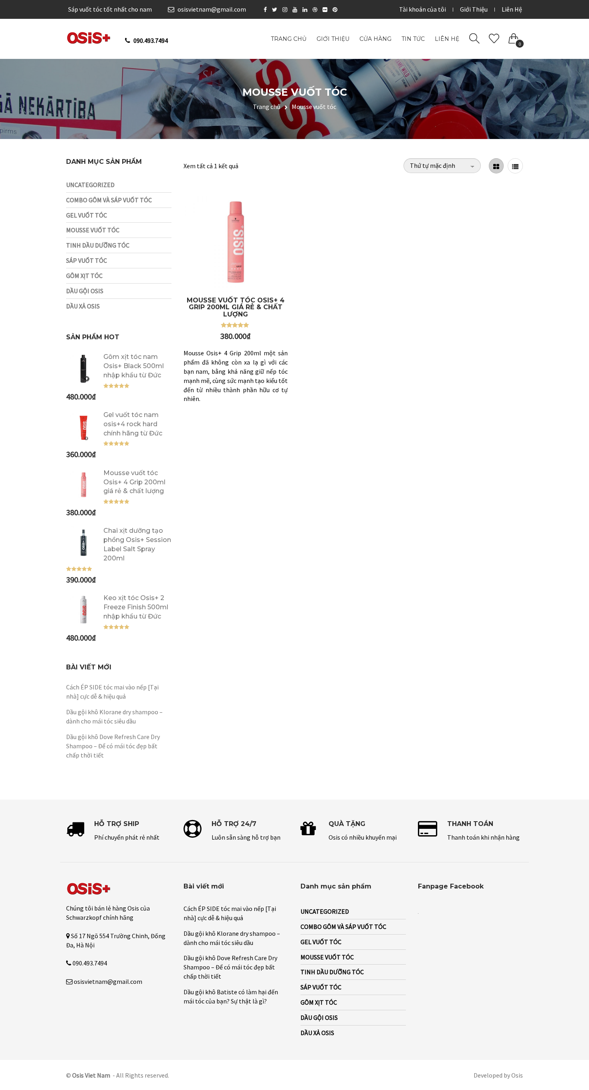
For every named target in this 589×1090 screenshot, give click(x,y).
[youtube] (296, 9)
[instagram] (286, 9)
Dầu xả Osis (83, 306)
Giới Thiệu (474, 9)
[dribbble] (316, 9)
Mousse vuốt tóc (92, 230)
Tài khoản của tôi (422, 9)
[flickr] (326, 9)
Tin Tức (413, 38)
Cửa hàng (375, 38)
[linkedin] (306, 9)
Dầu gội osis (84, 291)
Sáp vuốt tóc (86, 260)
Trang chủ (266, 107)
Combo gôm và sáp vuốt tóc (109, 200)
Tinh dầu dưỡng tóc (97, 245)
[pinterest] (336, 9)
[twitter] (276, 9)
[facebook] (266, 9)
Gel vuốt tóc (86, 215)
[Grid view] (496, 165)
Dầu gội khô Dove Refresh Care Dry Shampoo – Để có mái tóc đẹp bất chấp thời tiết (113, 746)
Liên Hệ (512, 9)
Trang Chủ (289, 38)
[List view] (515, 165)
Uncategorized (90, 185)
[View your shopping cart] (513, 36)
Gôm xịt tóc (84, 276)
